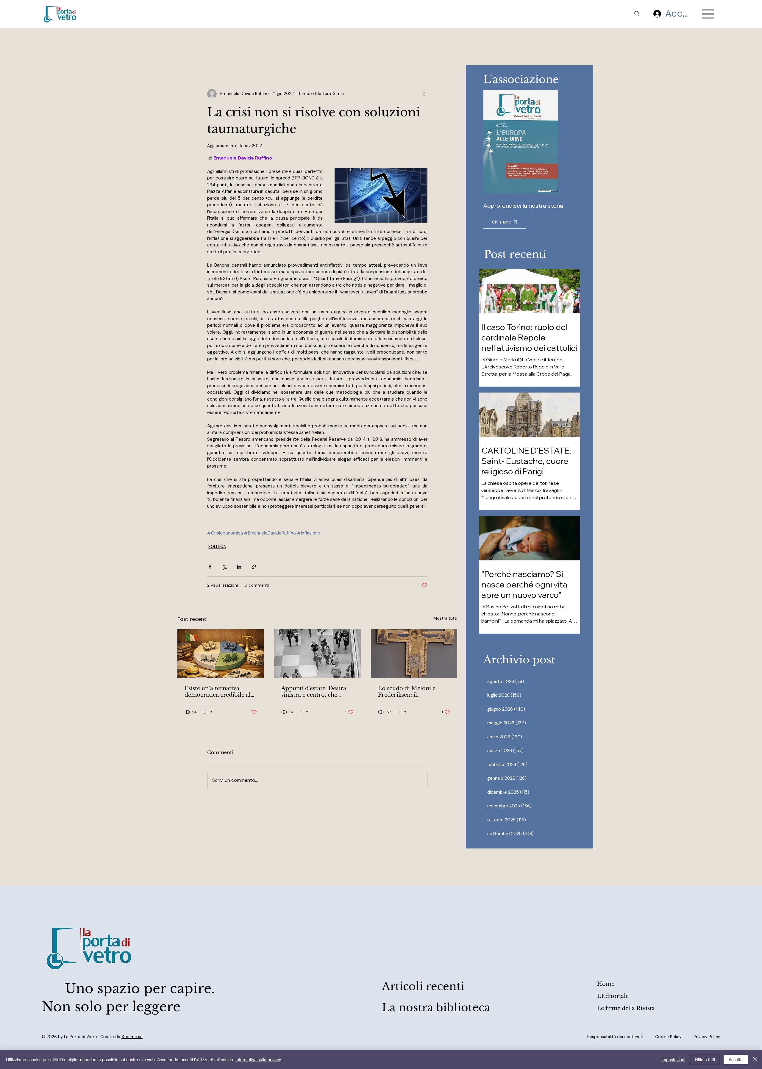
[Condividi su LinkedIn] (239, 567)
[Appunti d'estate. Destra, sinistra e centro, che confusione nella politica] (317, 653)
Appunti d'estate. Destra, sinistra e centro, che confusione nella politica (314, 691)
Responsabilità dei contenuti (615, 1036)
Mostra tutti (445, 618)
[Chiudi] (754, 1059)
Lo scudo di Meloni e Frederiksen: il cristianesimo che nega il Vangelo (411, 691)
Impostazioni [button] (673, 1059)
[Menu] (708, 14)
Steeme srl (132, 1036)
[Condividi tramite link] (254, 567)
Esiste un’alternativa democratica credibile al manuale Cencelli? (218, 691)
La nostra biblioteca (436, 1007)
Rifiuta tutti (705, 1059)
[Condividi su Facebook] (210, 567)
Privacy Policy (707, 1036)
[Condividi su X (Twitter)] (224, 567)
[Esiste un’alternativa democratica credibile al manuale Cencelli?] (220, 653)
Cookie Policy (668, 1036)
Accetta (736, 1059)
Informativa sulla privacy (258, 1059)
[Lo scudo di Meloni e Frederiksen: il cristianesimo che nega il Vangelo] (414, 653)
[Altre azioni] (423, 93)
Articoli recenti (423, 986)
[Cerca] (637, 13)
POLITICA (217, 546)
